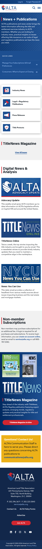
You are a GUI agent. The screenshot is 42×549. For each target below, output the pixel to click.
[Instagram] (20, 532)
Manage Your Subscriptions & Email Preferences (16, 64)
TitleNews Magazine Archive (21, 422)
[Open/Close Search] (33, 7)
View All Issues (21, 152)
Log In (20, 2)
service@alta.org (23, 339)
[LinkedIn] (11, 532)
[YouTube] (30, 532)
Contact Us (11, 509)
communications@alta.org (18, 457)
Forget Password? (33, 2)
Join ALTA (21, 523)
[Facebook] (16, 532)
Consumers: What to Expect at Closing (17, 72)
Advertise (21, 515)
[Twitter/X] (25, 532)
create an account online (29, 337)
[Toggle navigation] (39, 8)
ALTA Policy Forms (27, 509)
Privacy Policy (31, 545)
